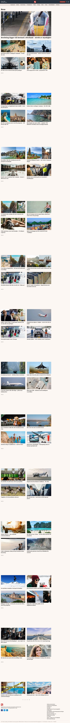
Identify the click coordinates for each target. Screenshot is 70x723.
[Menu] (68, 1)
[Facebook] (2, 710)
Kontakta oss (49, 706)
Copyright (48, 707)
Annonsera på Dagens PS (51, 713)
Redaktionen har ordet (51, 715)
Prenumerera (62, 1)
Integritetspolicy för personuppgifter (53, 709)
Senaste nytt (13, 4)
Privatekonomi (29, 4)
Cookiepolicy (49, 710)
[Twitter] (4, 710)
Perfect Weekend (51, 4)
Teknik (34, 4)
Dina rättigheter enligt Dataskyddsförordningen (55, 711)
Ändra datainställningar (51, 718)
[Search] (66, 1)
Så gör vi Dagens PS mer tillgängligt (53, 717)
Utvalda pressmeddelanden (52, 705)
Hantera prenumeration (51, 704)
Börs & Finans (23, 4)
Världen (17, 4)
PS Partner (49, 716)
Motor (43, 4)
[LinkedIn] (7, 710)
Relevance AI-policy (50, 712)
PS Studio (57, 4)
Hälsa (46, 4)
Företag (38, 4)
